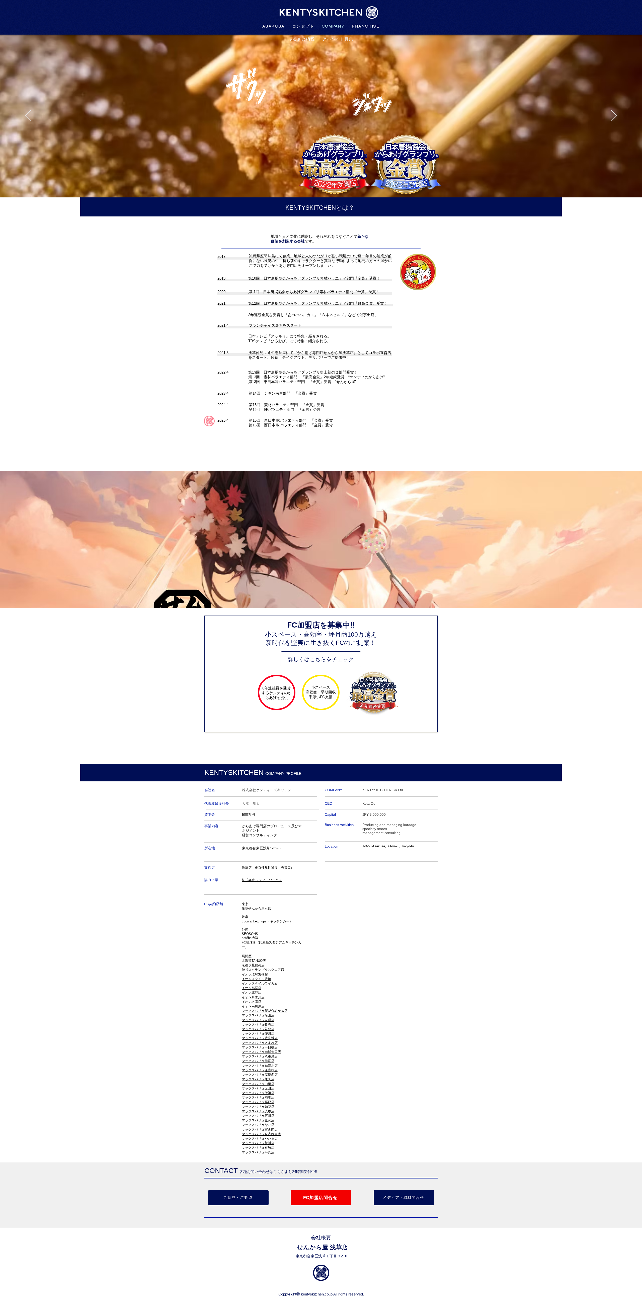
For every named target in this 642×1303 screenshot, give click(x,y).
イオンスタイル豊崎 (256, 979)
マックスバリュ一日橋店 (260, 1047)
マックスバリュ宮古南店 (260, 1129)
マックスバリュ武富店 (258, 1061)
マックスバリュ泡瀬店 (258, 1097)
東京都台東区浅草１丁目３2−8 (321, 1256)
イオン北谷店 (251, 992)
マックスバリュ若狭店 (258, 1029)
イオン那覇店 (251, 988)
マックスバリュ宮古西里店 (261, 1134)
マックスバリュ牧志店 (258, 1024)
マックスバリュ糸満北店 (260, 1066)
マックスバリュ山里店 (258, 1084)
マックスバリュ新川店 (258, 1143)
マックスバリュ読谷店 (258, 1111)
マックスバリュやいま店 (260, 1138)
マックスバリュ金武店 (258, 1120)
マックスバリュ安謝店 (258, 1020)
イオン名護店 (251, 1002)
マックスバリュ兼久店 (258, 1079)
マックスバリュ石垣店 (258, 1147)
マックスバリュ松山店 (258, 1015)
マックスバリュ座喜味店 (260, 1070)
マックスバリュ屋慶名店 (260, 1075)
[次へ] (614, 116)
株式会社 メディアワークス (262, 880)
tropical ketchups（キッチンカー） (267, 921)
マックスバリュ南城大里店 (261, 1052)
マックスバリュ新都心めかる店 (264, 1011)
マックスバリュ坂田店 (258, 1088)
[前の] (28, 116)
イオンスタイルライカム (260, 983)
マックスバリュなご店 (258, 1125)
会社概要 (321, 1237)
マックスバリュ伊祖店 (258, 1093)
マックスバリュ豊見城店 (260, 1038)
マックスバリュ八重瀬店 (260, 1056)
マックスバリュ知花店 (258, 1107)
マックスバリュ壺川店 (258, 1033)
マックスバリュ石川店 (258, 1116)
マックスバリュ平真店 (258, 1152)
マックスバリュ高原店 (258, 1102)
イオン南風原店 (253, 1006)
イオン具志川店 (253, 997)
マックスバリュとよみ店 (260, 1043)
